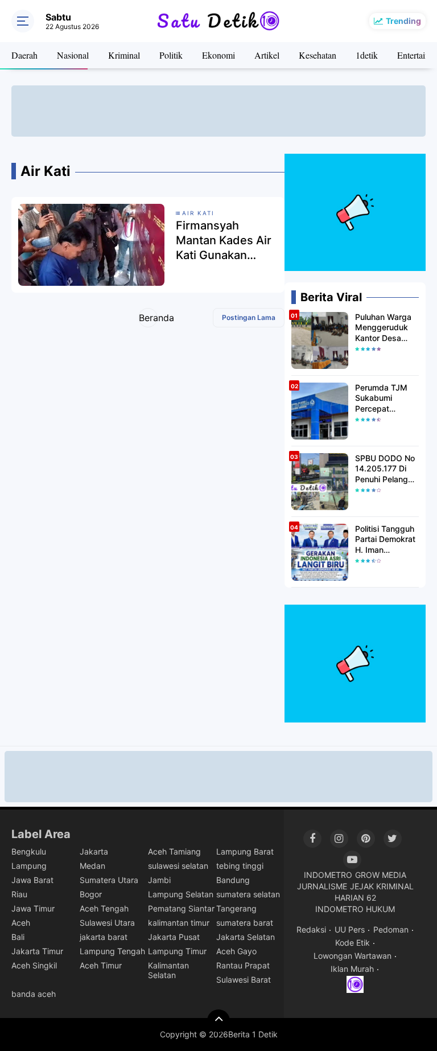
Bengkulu (28, 851)
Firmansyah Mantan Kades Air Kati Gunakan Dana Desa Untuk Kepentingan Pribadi (223, 240)
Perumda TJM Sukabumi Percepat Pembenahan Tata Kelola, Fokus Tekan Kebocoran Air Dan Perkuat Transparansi (381, 398)
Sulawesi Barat (243, 979)
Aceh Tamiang (174, 851)
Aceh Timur (101, 965)
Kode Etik (352, 942)
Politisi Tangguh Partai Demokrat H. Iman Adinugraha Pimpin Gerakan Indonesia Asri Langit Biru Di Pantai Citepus (385, 539)
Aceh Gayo (236, 951)
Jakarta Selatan (245, 937)
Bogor (91, 894)
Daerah (24, 55)
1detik (367, 55)
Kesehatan (317, 55)
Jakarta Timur (37, 951)
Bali (17, 937)
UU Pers (350, 929)
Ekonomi (218, 55)
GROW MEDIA (380, 875)
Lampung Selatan (180, 894)
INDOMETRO (328, 875)
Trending (403, 21)
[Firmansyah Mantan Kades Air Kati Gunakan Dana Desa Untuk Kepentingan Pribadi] (91, 244)
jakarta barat (103, 937)
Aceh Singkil (34, 965)
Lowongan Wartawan (352, 955)
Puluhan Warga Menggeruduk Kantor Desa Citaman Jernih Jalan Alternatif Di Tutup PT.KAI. (386, 327)
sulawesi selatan (178, 866)
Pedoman (391, 929)
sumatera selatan (248, 894)
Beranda (148, 317)
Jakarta (94, 851)
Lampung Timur (177, 951)
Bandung (233, 880)
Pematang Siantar (181, 908)
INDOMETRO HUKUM (355, 909)
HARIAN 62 (355, 897)
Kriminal (124, 55)
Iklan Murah (352, 969)
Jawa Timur (33, 908)
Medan (92, 866)
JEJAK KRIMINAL (382, 886)
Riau (19, 894)
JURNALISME (322, 886)
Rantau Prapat (243, 965)
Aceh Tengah (104, 908)
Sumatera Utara (109, 880)
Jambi (159, 880)
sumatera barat (244, 922)
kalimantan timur (178, 922)
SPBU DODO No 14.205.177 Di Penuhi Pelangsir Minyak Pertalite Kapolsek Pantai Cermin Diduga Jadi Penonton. (386, 469)
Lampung (29, 866)
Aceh (20, 922)
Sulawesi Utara (107, 922)
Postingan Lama (248, 317)
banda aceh (33, 994)
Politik (171, 55)
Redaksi (311, 929)
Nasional (73, 55)
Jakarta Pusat (174, 937)
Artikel (266, 55)
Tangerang (236, 908)
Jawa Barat (32, 880)
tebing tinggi (239, 866)
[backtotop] (218, 1020)
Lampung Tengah (112, 951)
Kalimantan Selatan (168, 970)
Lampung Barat (245, 851)
